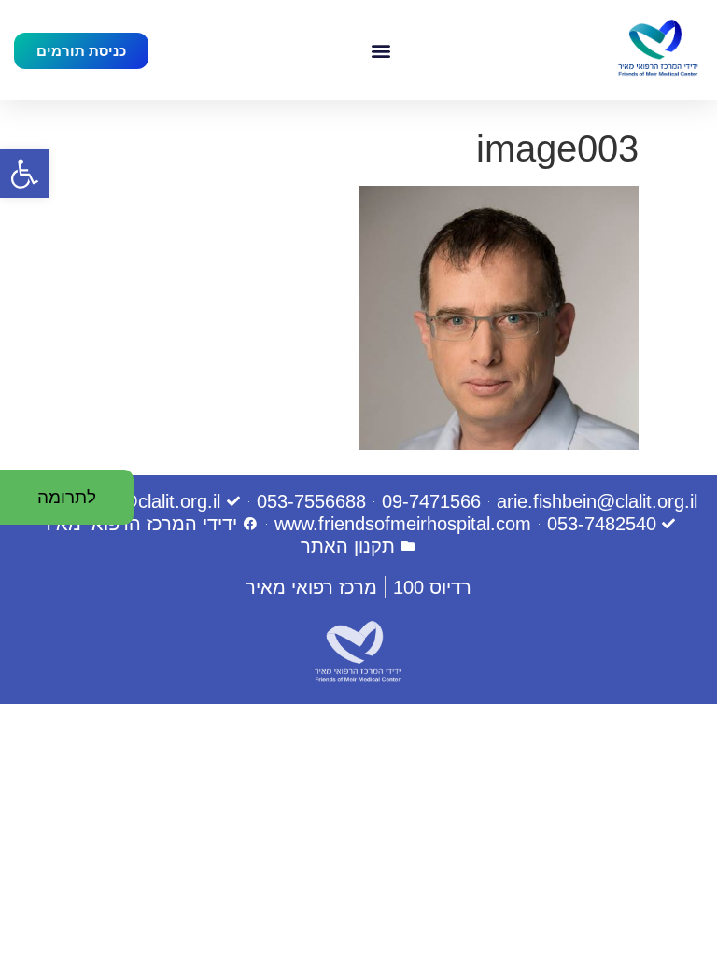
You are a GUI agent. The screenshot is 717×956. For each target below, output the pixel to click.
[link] (24, 173)
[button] (380, 50)
